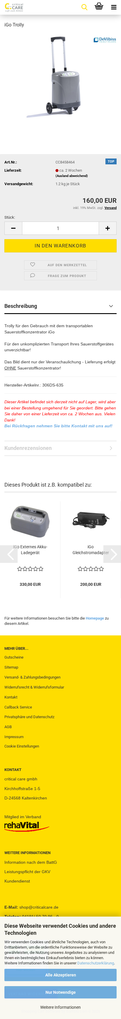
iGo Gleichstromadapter (91, 549)
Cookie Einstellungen (21, 746)
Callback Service (18, 707)
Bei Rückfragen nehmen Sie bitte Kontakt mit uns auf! (58, 426)
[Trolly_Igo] (60, 77)
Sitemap (11, 667)
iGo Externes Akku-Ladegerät (30, 549)
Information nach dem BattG (30, 862)
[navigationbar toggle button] (113, 7)
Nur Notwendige (61, 992)
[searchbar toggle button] (84, 7)
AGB (8, 727)
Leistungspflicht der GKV (27, 871)
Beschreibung (20, 306)
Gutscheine (13, 657)
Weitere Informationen (60, 1007)
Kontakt (10, 697)
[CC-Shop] (11, 7)
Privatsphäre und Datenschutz (29, 717)
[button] (13, 228)
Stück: (9, 217)
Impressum (13, 737)
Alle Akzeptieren (60, 975)
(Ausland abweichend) (72, 176)
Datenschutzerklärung (95, 963)
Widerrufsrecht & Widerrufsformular (34, 687)
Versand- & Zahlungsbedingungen (32, 677)
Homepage (95, 618)
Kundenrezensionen (28, 448)
